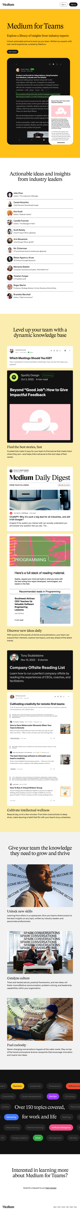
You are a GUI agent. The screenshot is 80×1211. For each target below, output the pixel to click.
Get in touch (13, 52)
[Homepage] (8, 4)
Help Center (50, 1188)
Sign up (73, 4)
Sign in (63, 4)
